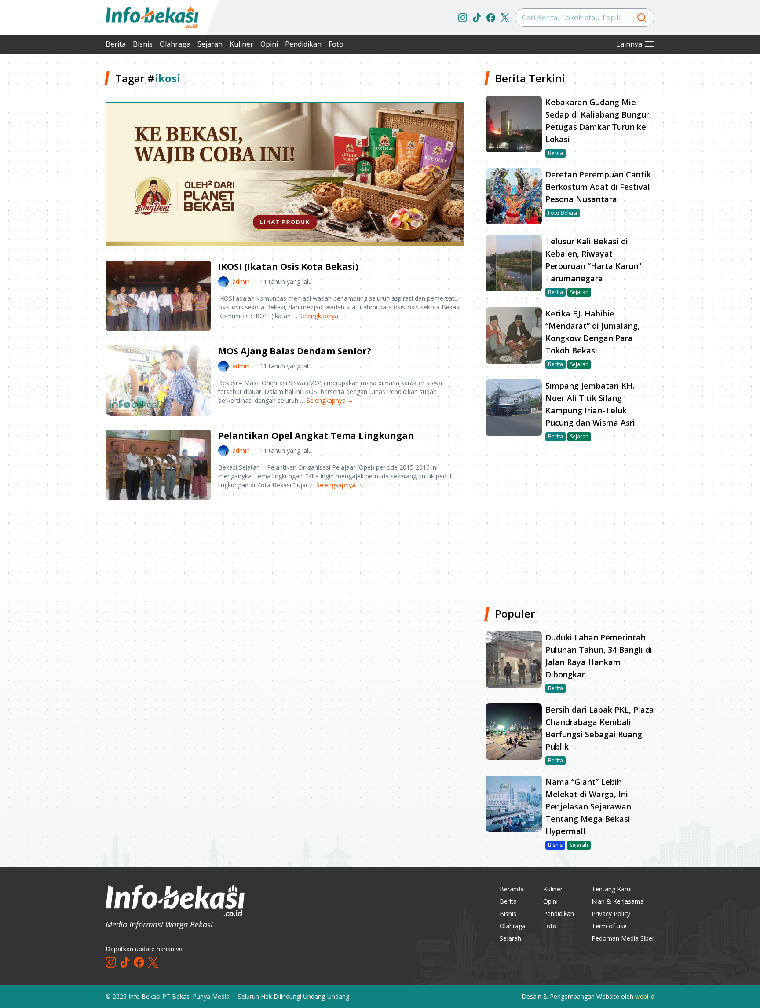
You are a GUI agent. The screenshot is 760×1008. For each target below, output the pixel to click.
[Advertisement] (59, 202)
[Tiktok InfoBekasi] (476, 17)
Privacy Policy (611, 913)
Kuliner (241, 44)
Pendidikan (303, 44)
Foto (336, 44)
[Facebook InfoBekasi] (490, 17)
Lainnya (629, 44)
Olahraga (175, 44)
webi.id (644, 996)
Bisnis (143, 44)
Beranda (512, 889)
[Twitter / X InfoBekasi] (505, 17)
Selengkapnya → (322, 316)
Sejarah (210, 44)
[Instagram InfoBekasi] (462, 17)
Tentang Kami (612, 889)
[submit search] (641, 17)
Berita (116, 44)
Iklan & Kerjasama (618, 901)
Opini (269, 44)
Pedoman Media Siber (623, 938)
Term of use (609, 926)
